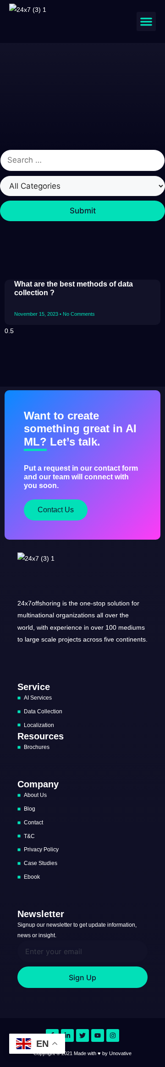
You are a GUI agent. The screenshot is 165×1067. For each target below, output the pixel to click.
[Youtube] (97, 1035)
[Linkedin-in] (67, 1035)
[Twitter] (82, 1035)
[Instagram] (112, 1035)
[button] (146, 21)
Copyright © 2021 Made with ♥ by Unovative (82, 1053)
